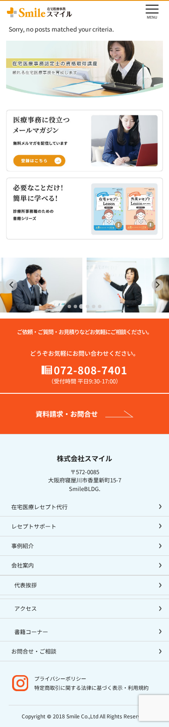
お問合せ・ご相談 (33, 651)
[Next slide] (157, 285)
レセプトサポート (33, 526)
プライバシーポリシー (60, 679)
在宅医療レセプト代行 (39, 507)
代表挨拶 (25, 585)
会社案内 (22, 565)
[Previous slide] (11, 285)
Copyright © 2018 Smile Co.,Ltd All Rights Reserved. (85, 716)
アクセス (25, 608)
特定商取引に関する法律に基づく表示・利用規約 (91, 688)
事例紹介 (22, 546)
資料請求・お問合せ (67, 413)
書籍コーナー (31, 632)
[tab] (69, 306)
